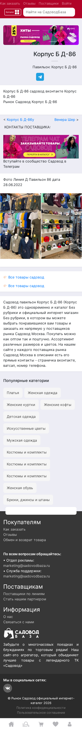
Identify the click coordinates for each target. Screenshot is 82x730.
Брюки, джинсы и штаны (28, 500)
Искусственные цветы (26, 428)
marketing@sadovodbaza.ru (26, 565)
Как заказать (10, 3)
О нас (8, 616)
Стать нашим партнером (24, 599)
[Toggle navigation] (12, 12)
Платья (13, 393)
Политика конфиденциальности (41, 708)
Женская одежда (42, 393)
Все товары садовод (25, 277)
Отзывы (29, 3)
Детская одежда (21, 416)
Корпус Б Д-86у (20, 119)
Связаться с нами (18, 622)
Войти (67, 3)
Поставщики (49, 3)
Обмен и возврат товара (24, 540)
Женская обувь (20, 488)
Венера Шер (64, 119)
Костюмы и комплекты (27, 452)
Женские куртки (21, 404)
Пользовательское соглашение (41, 712)
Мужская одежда (22, 440)
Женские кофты (57, 404)
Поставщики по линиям (24, 594)
